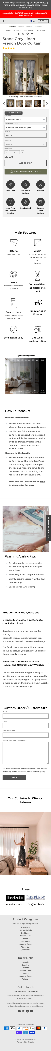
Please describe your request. (15, 740)
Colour (8, 115)
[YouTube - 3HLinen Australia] (31, 33)
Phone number (9, 731)
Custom (37, 263)
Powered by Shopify (25, 1042)
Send (14, 777)
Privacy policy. (39, 772)
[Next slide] (47, 103)
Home (8, 30)
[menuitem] (32, 21)
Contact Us (33, 991)
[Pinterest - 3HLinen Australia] (27, 33)
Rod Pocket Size (11, 123)
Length (8, 140)
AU (34, 21)
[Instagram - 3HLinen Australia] (23, 33)
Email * (5, 721)
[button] (9, 48)
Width (7, 131)
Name (5, 712)
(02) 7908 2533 (19, 991)
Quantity (8, 148)
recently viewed (48, 529)
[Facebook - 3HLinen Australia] (19, 33)
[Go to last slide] (4, 103)
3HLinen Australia (29, 1039)
